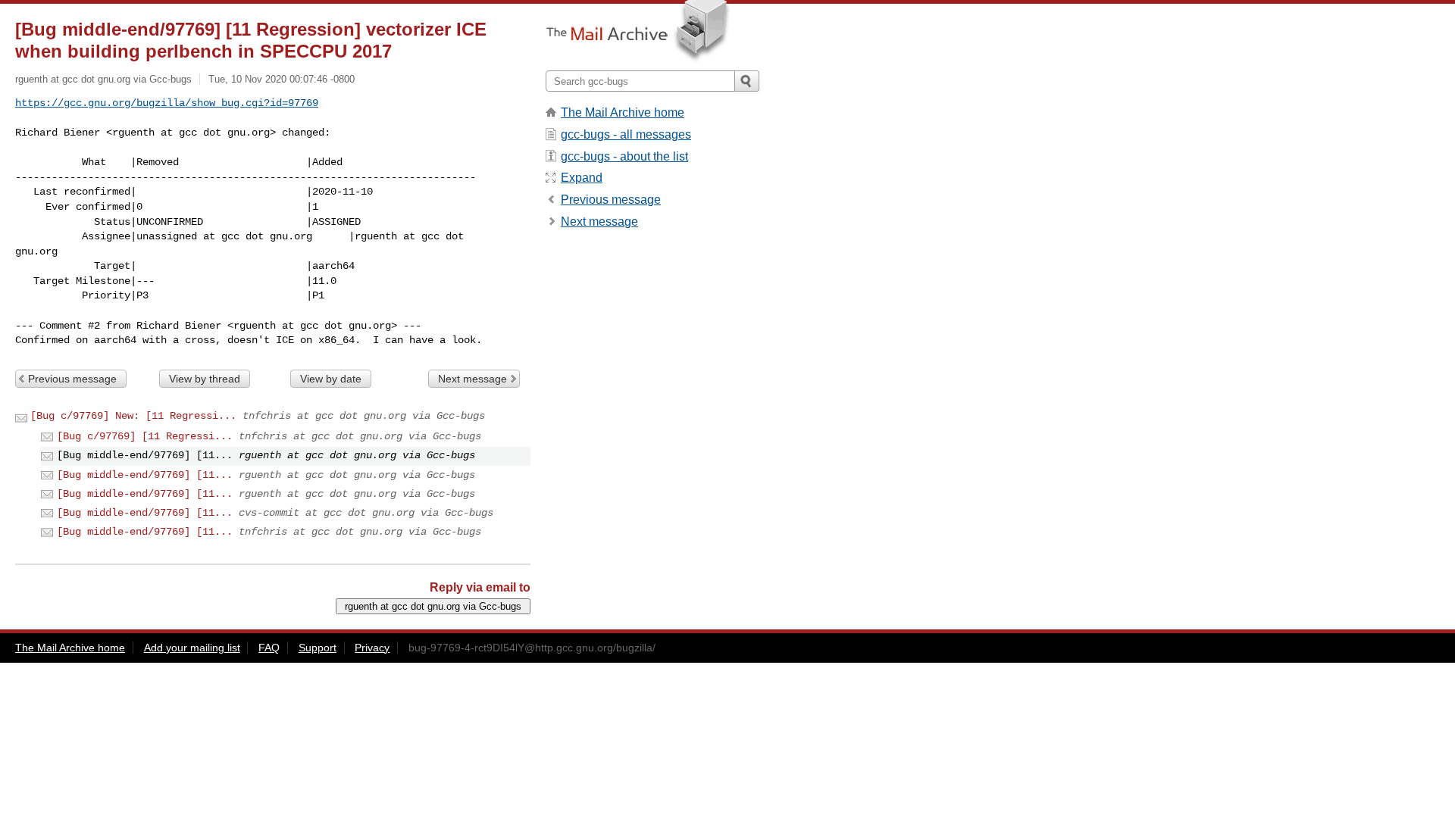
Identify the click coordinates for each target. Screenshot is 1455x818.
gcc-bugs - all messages (626, 134)
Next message (472, 379)
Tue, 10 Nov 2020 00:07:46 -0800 (281, 79)
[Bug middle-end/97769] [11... (145, 475)
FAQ (269, 648)
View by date (330, 379)
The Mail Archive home (622, 112)
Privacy (372, 648)
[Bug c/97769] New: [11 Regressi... (133, 416)
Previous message (72, 379)
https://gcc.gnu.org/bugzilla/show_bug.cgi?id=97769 (166, 103)
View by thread (204, 379)
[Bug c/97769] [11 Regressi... (145, 436)
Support (317, 648)
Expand (581, 177)
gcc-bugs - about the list (624, 156)
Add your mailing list (192, 648)
